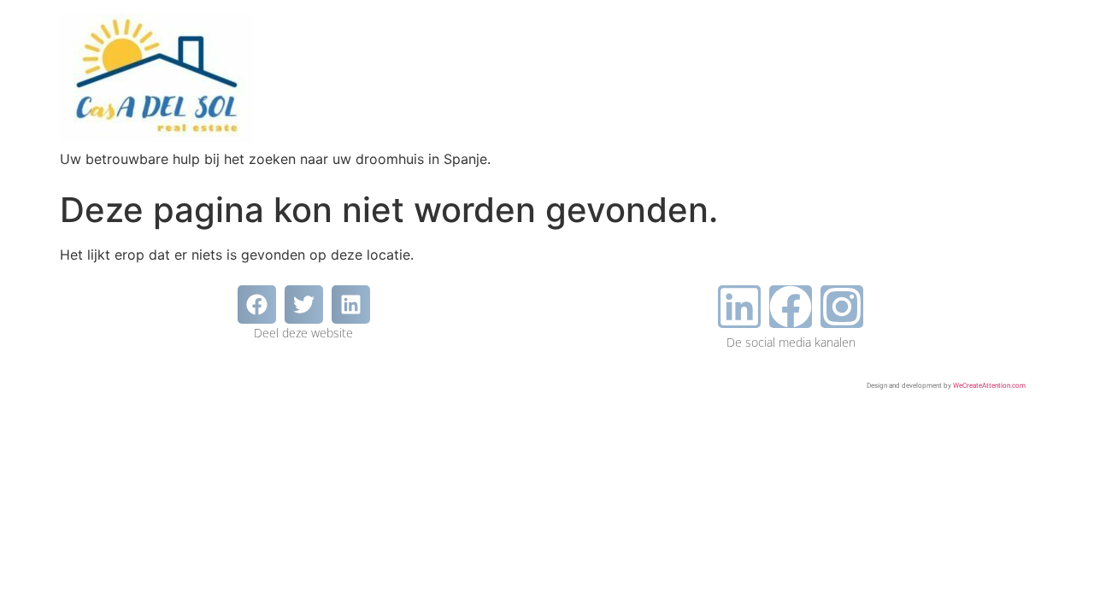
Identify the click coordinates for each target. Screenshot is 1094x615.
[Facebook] (790, 306)
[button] (257, 304)
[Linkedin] (739, 306)
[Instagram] (841, 306)
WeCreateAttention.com (989, 386)
